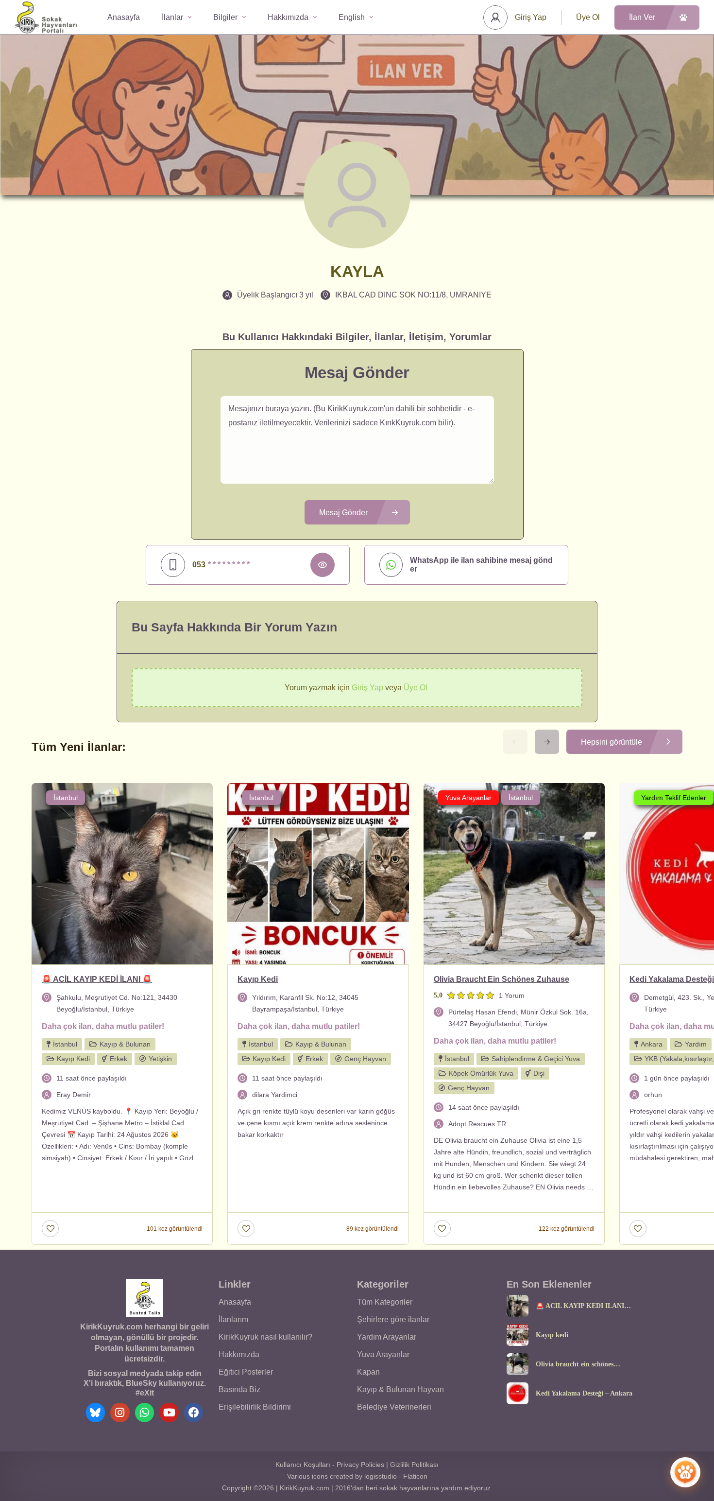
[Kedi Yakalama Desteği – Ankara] (517, 1393)
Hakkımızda (288, 17)
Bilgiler (225, 17)
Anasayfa (123, 17)
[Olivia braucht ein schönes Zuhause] (517, 1364)
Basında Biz (239, 1389)
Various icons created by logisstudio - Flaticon (357, 1476)
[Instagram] (120, 1412)
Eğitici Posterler (246, 1372)
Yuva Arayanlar (383, 1354)
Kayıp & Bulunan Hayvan (400, 1389)
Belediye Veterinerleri (394, 1407)
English (352, 17)
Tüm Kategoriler (384, 1302)
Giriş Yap (530, 17)
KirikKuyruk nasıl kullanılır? (265, 1337)
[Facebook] (194, 1412)
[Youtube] (169, 1412)
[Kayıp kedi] (517, 1335)
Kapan (368, 1372)
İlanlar (172, 17)
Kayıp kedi (552, 1335)
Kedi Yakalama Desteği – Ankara (584, 1393)
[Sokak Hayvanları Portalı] (46, 17)
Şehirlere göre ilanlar (393, 1319)
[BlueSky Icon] (95, 1412)
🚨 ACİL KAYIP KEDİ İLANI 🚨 (580, 1306)
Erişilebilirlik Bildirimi (255, 1407)
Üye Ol (588, 17)
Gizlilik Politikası (414, 1464)
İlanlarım (233, 1319)
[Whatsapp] (144, 1412)
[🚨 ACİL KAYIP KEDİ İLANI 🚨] (517, 1306)
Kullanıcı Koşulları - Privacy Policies (329, 1464)
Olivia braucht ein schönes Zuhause (574, 1364)
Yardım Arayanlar (386, 1337)
